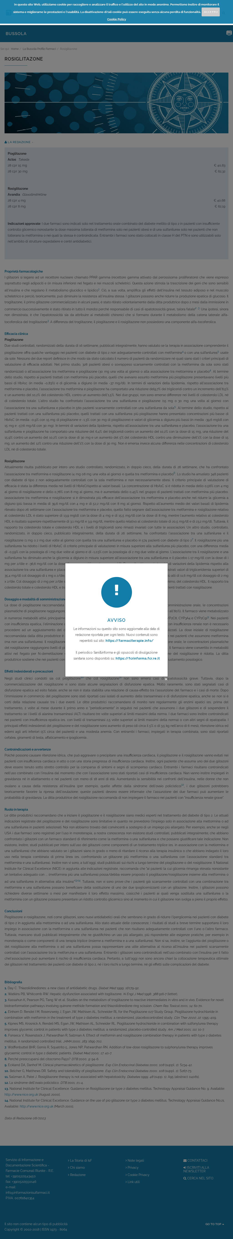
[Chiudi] (166, 679)
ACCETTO (211, 11)
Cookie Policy (116, 19)
